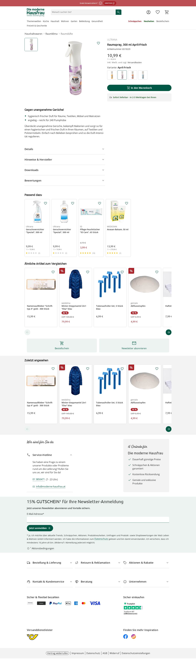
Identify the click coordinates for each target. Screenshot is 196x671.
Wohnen (65, 21)
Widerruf (114, 653)
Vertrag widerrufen (57, 653)
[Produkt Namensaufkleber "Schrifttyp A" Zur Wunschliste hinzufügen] (53, 272)
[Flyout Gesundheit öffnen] (103, 21)
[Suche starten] (118, 12)
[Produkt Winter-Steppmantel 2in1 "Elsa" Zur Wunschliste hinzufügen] (88, 272)
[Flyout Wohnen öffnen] (70, 21)
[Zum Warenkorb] (167, 12)
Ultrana (112, 39)
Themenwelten (34, 21)
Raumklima (51, 33)
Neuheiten (149, 21)
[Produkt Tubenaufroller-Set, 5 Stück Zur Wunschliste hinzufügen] (122, 272)
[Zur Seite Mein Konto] (148, 12)
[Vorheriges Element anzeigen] (27, 332)
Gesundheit (97, 21)
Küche (46, 21)
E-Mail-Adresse (35, 513)
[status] (82, 12)
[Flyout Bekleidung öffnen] (91, 21)
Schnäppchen (134, 21)
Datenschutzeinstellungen (136, 653)
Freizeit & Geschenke (37, 25)
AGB (105, 653)
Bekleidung (84, 21)
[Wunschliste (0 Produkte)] (157, 12)
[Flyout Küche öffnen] (50, 21)
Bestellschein (162, 21)
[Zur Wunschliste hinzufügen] (98, 43)
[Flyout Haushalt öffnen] (60, 21)
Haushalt (55, 21)
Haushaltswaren (33, 33)
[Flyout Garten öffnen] (78, 21)
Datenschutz (101, 538)
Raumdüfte (67, 33)
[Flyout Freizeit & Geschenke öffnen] (48, 26)
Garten (74, 21)
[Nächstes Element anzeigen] (168, 332)
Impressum (78, 653)
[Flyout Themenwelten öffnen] (42, 21)
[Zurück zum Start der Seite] (192, 650)
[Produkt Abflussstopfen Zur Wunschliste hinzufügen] (157, 272)
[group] (73, 68)
